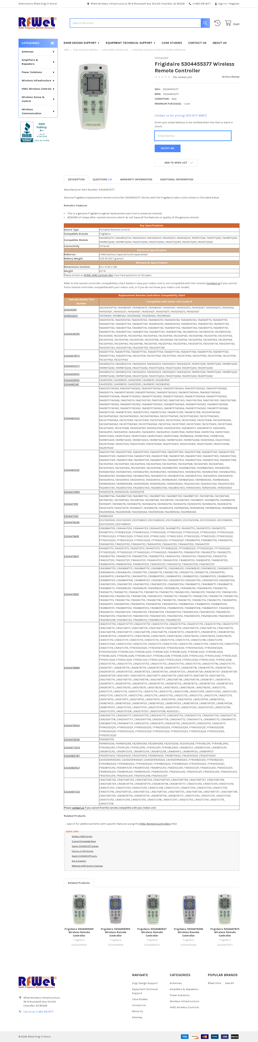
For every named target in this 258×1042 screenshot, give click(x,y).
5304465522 (72, 470)
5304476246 (72, 522)
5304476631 (71, 556)
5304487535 (72, 791)
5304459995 (72, 380)
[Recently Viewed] (218, 23)
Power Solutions (32, 72)
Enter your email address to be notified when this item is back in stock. (194, 124)
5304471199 (71, 504)
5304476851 (71, 594)
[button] (176, 163)
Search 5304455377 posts (84, 856)
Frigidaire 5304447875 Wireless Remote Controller (224, 932)
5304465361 (71, 384)
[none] (94, 96)
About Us (219, 43)
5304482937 (72, 767)
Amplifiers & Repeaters (30, 62)
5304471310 (71, 516)
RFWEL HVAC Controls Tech (98, 275)
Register (234, 3)
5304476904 (72, 725)
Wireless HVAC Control (82, 836)
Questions (102, 179)
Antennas (27, 51)
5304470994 (72, 492)
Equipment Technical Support (129, 43)
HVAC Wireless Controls (36, 88)
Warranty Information (136, 179)
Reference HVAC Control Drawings (87, 866)
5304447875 (72, 355)
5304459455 (72, 374)
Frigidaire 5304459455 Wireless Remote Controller (79, 932)
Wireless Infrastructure (36, 80)
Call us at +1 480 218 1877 (38, 1011)
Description (76, 179)
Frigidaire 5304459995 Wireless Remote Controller (115, 932)
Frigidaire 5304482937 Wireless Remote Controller (152, 932)
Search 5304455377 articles (85, 846)
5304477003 (72, 747)
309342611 (70, 309)
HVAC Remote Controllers (155, 823)
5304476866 (72, 667)
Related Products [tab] (79, 883)
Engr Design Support (80, 43)
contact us (213, 283)
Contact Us (197, 43)
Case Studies (172, 43)
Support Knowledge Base (84, 841)
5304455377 (72, 366)
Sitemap (137, 1017)
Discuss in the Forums (82, 851)
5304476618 (71, 536)
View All (229, 983)
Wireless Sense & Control (33, 99)
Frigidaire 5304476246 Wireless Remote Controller (188, 932)
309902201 (71, 315)
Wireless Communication (31, 111)
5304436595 (72, 334)
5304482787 (72, 755)
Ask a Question (79, 861)
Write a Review (230, 76)
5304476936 (72, 739)
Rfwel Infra (214, 983)
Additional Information (176, 179)
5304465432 (72, 418)
